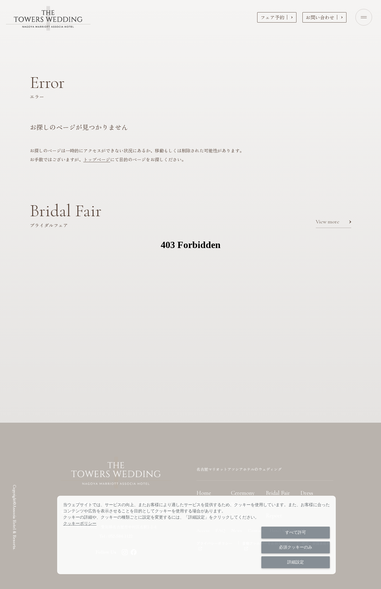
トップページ (96, 159)
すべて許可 (295, 532)
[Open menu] (363, 17)
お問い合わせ (320, 17)
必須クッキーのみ (295, 547)
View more (327, 221)
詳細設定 (295, 562)
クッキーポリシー (79, 523)
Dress (306, 493)
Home (203, 493)
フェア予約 (272, 17)
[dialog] (196, 535)
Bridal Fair (278, 493)
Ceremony (243, 493)
